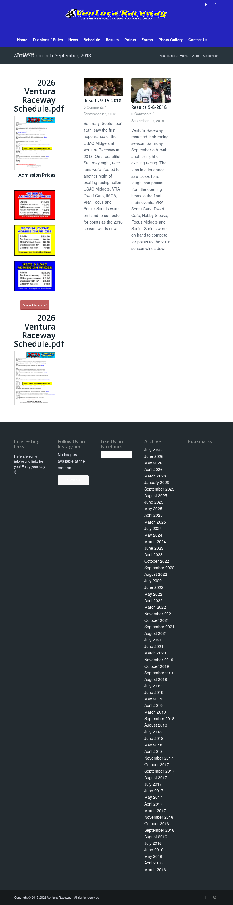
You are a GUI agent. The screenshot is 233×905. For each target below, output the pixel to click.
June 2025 (153, 502)
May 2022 (153, 594)
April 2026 (153, 469)
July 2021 (153, 640)
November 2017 (158, 758)
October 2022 (156, 561)
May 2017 (153, 797)
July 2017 (153, 784)
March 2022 (155, 607)
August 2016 (155, 836)
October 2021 (156, 620)
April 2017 (153, 804)
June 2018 (153, 738)
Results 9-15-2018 (102, 101)
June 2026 (153, 456)
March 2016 (155, 869)
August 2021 (155, 633)
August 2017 (155, 777)
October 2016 (156, 823)
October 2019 (156, 666)
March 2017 (155, 810)
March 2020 (155, 653)
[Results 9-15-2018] (103, 87)
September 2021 (159, 626)
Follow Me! (73, 479)
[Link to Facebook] (206, 4)
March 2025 (155, 522)
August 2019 (155, 679)
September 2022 (159, 567)
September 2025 (159, 489)
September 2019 (159, 672)
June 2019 (153, 692)
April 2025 (153, 515)
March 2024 (155, 541)
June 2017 (153, 790)
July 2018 (153, 732)
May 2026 (153, 463)
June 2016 (153, 849)
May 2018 (153, 745)
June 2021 (153, 646)
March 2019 (155, 712)
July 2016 (153, 843)
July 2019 (153, 686)
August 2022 (155, 574)
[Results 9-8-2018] (151, 90)
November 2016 (158, 817)
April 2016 (153, 863)
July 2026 (153, 450)
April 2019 (153, 705)
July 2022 (153, 580)
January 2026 (156, 482)
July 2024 (153, 528)
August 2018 (155, 725)
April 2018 (153, 751)
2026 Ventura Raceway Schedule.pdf (39, 95)
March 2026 (155, 476)
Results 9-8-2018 (149, 107)
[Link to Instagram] (214, 4)
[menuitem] (22, 40)
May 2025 (153, 508)
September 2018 (159, 718)
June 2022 (153, 587)
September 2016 (159, 830)
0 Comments (94, 107)
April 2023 (153, 554)
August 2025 (155, 495)
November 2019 (158, 659)
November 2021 (158, 613)
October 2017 (156, 764)
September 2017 (159, 771)
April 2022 (153, 600)
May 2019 (153, 699)
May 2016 (153, 856)
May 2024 (153, 535)
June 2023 (153, 548)
